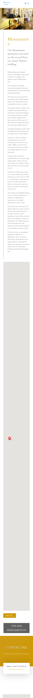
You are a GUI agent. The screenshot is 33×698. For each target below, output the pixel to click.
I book (9, 615)
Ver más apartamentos (16, 628)
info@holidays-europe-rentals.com (16, 669)
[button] (4, 19)
